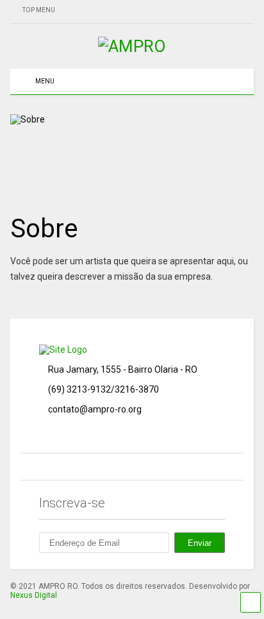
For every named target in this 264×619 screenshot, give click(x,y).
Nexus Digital (33, 595)
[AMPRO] (132, 46)
